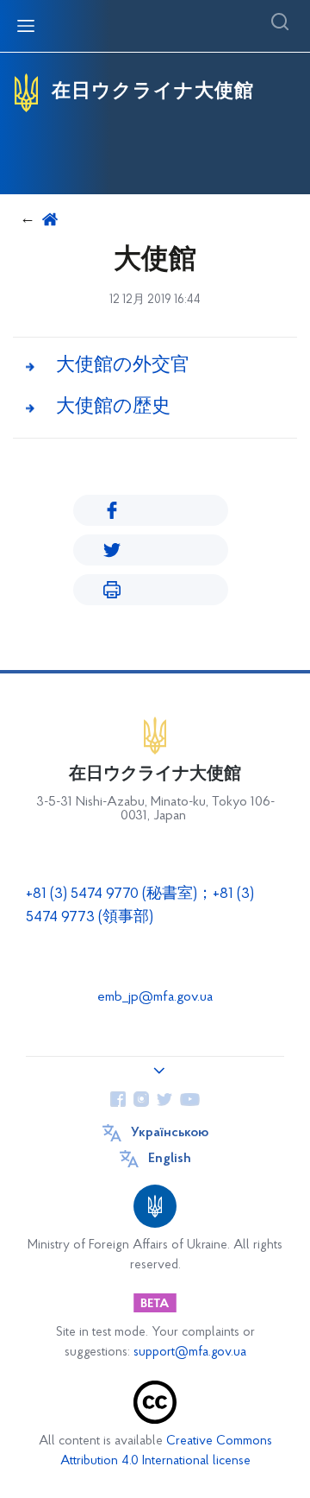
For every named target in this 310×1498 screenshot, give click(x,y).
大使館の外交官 (122, 366)
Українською (169, 1133)
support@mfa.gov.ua (189, 1352)
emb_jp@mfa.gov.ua (155, 997)
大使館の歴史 (113, 407)
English (169, 1159)
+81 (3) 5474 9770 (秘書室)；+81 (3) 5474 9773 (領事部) (140, 906)
